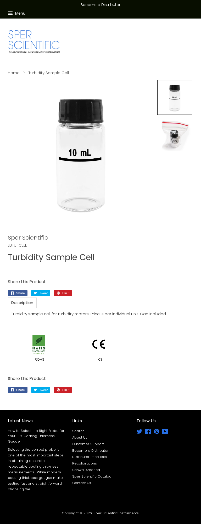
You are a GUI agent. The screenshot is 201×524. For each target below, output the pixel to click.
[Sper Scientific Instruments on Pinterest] (156, 432)
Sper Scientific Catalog (91, 476)
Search (78, 431)
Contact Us (81, 483)
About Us (79, 437)
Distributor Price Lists (89, 457)
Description (22, 303)
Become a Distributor (90, 450)
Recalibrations (84, 463)
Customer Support (88, 444)
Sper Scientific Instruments (116, 513)
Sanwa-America (86, 470)
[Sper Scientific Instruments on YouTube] (165, 432)
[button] (174, 97)
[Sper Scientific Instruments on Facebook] (148, 432)
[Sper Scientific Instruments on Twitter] (139, 432)
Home (14, 72)
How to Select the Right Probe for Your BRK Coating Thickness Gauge (36, 436)
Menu (19, 13)
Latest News (20, 421)
